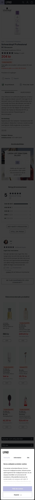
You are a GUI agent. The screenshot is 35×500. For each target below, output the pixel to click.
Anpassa (16, 495)
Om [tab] (28, 457)
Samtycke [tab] (7, 457)
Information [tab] (17, 457)
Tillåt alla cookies (17, 489)
